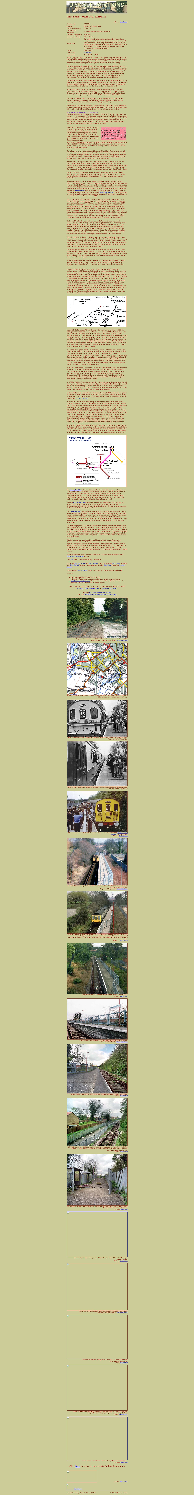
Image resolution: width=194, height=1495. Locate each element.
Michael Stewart (80, 563)
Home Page (78, 1489)
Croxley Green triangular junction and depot (100, 594)
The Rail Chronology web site (80, 581)
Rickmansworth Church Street (100, 592)
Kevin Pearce (124, 1261)
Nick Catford (123, 22)
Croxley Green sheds (106, 192)
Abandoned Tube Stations (75, 556)
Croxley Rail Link (82, 398)
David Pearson (123, 836)
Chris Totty (107, 565)
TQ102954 (87, 52)
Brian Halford (93, 563)
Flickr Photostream (122, 1042)
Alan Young (116, 563)
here (72, 559)
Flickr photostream (122, 640)
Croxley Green (82, 588)
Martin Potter (124, 996)
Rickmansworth (80, 190)
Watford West (94, 588)
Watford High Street (109, 588)
